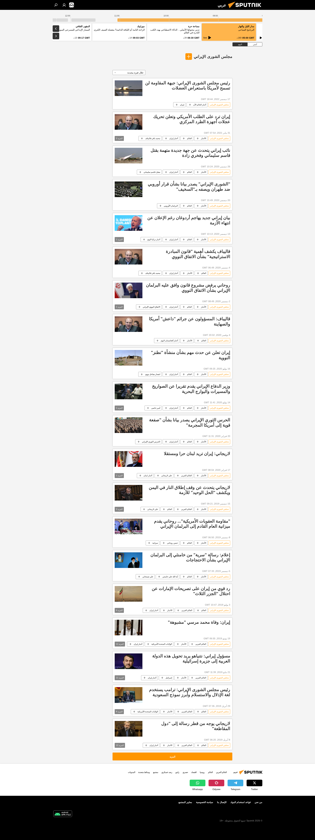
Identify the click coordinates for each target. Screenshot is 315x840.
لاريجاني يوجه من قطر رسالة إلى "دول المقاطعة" (195, 726)
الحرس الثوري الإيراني (151, 442)
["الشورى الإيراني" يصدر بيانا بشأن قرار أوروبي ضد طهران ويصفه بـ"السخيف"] (128, 189)
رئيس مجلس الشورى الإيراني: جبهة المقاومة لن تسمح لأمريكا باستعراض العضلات (187, 85)
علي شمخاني (147, 577)
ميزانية (155, 543)
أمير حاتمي (155, 408)
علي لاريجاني (166, 475)
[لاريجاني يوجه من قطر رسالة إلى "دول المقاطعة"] (128, 729)
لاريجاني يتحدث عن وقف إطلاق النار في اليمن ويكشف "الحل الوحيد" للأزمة (189, 490)
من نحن (258, 802)
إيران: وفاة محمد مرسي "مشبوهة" (199, 622)
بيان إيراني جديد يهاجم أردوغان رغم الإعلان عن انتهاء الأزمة (188, 220)
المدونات (131, 772)
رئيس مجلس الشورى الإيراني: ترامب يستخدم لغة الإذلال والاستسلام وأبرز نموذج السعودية (189, 692)
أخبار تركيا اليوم (153, 239)
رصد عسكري (166, 772)
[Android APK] (63, 814)
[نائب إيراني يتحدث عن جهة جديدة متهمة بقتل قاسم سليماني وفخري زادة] (128, 155)
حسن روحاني (172, 543)
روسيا (202, 772)
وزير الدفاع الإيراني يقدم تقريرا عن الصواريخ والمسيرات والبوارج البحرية (191, 389)
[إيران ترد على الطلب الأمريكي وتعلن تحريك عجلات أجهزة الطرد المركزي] (128, 122)
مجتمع (155, 772)
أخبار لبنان (148, 475)
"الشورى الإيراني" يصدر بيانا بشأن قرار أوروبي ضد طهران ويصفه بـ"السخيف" (189, 186)
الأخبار (203, 138)
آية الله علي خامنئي (170, 577)
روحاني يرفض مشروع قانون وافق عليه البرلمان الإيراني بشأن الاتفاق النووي (188, 288)
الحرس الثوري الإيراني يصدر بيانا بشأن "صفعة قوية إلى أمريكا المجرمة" (189, 422)
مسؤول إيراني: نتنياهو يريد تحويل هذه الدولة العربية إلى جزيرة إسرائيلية (191, 658)
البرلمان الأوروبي (171, 206)
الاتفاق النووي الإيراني (151, 307)
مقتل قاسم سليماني (152, 172)
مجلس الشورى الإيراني (213, 56)
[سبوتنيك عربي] (246, 9)
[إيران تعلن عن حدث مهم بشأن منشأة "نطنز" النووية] (128, 358)
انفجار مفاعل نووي (152, 374)
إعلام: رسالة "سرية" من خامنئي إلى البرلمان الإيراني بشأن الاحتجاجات (190, 557)
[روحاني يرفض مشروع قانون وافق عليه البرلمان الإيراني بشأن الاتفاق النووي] (128, 290)
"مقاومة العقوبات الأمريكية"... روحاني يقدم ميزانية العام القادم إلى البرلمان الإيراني (192, 524)
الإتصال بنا (222, 802)
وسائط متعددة (144, 772)
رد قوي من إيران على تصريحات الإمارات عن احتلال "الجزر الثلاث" (191, 591)
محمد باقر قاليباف (152, 138)
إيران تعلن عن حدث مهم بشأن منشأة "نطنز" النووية (190, 355)
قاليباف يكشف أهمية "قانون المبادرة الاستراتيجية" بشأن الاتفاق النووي (198, 254)
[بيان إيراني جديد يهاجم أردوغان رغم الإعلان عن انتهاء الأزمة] (128, 223)
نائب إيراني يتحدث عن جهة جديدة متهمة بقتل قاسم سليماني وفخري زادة (190, 153)
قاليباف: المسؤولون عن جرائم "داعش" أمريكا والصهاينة (189, 321)
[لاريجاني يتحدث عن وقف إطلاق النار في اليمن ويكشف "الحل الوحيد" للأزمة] (128, 493)
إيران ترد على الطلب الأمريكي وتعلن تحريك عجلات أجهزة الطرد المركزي (191, 119)
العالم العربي (186, 475)
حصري (185, 772)
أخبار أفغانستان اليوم (169, 340)
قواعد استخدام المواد (241, 802)
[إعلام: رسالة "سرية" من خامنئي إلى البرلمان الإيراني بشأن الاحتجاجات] (128, 560)
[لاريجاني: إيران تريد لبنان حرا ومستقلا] (128, 459)
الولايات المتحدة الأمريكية (161, 644)
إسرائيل (169, 678)
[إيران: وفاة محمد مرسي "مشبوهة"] (128, 627)
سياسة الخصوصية (204, 802)
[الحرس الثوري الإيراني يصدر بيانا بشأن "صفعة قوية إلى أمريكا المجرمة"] (128, 425)
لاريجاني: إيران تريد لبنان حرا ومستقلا (197, 453)
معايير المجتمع (185, 802)
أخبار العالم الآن (199, 105)
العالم (189, 138)
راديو (177, 772)
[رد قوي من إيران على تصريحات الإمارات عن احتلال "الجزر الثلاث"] (128, 594)
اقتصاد (194, 772)
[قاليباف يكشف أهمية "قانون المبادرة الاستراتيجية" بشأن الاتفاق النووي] (128, 256)
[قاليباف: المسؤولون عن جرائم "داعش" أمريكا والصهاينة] (128, 324)
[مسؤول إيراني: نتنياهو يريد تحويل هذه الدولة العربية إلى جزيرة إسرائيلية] (128, 661)
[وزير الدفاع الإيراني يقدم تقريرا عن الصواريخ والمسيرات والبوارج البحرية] (128, 391)
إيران (182, 105)
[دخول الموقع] (64, 5)
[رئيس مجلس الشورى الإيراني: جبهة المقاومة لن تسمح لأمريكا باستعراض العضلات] (128, 88)
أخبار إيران (173, 138)
